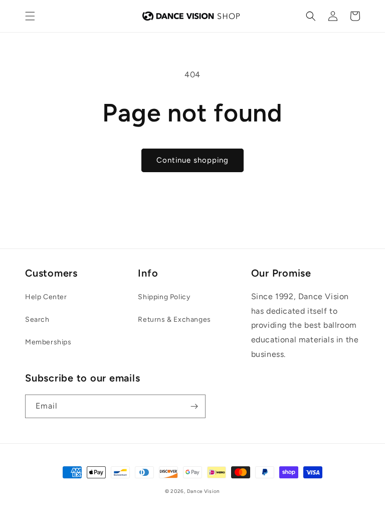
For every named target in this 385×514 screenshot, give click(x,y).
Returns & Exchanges (174, 319)
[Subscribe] (194, 406)
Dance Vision (203, 491)
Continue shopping (192, 160)
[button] (30, 16)
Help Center (46, 297)
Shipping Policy (164, 297)
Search (37, 319)
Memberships (48, 342)
